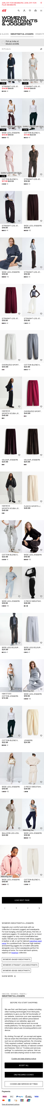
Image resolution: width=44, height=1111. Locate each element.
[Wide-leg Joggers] (11, 114)
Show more (7, 976)
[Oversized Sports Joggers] (11, 346)
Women (14, 994)
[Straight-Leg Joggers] (11, 68)
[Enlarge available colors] (3, 369)
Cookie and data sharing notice (23, 1059)
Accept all (24, 1065)
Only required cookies (24, 1075)
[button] (11, 80)
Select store (12, 44)
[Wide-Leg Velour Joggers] (11, 629)
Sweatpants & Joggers (13, 996)
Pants (23, 994)
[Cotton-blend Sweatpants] (11, 161)
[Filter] (40, 49)
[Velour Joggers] (11, 441)
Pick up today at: (12, 41)
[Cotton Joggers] (11, 675)
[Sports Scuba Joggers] (11, 393)
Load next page (22, 900)
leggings (14, 953)
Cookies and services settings (24, 1084)
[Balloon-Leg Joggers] (11, 815)
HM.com (5, 994)
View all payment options (10, 1104)
